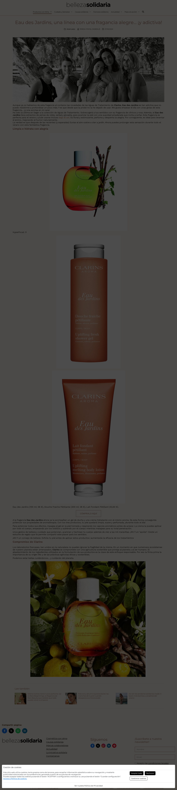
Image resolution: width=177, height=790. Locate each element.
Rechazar (150, 773)
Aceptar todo (136, 773)
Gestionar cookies (138, 778)
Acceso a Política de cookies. (15, 779)
